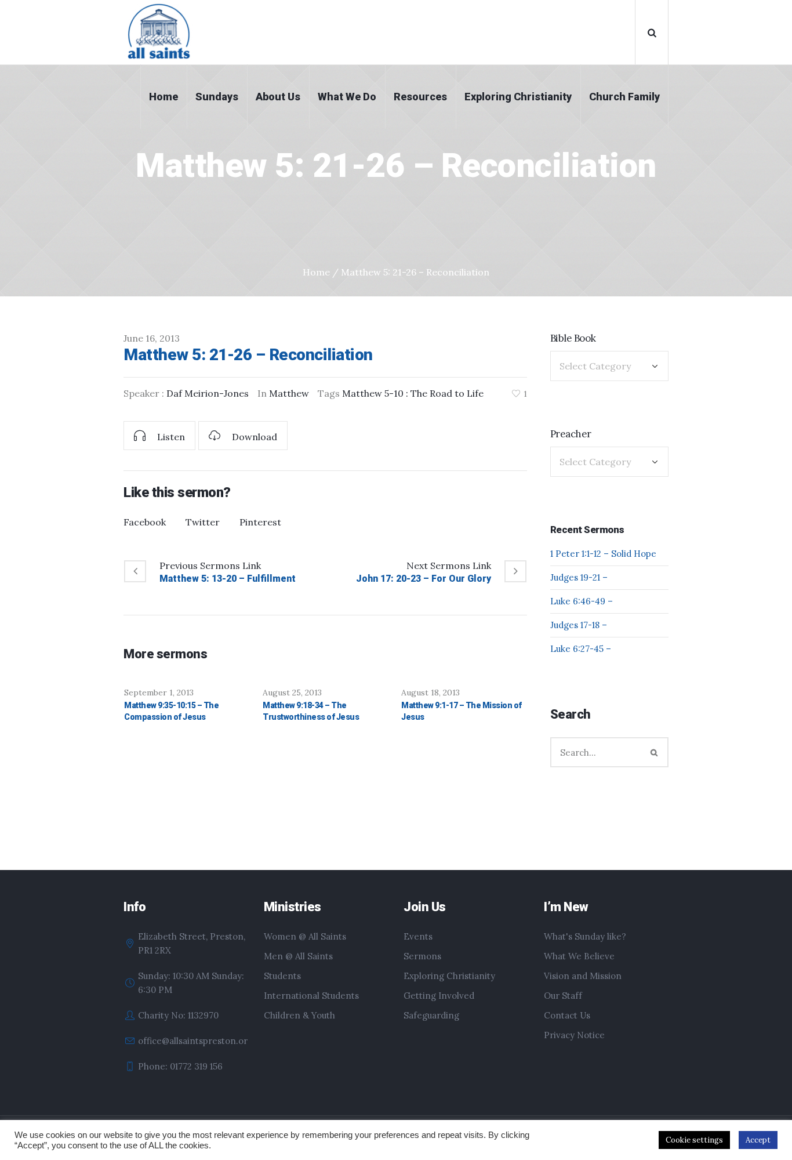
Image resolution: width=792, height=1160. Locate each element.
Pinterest (260, 522)
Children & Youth (299, 1015)
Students (282, 975)
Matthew (289, 393)
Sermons (422, 956)
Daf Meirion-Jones (207, 393)
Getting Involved (439, 995)
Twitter (203, 522)
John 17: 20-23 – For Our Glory (423, 578)
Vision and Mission (583, 975)
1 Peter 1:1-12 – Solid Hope (603, 553)
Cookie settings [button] (694, 1140)
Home (316, 272)
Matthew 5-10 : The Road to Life (413, 393)
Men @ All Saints (298, 956)
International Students (311, 995)
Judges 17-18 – (578, 624)
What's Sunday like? (585, 936)
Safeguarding (431, 1015)
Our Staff (563, 995)
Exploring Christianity (449, 975)
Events (418, 936)
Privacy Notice (574, 1035)
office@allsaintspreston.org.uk (201, 1040)
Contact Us (567, 1015)
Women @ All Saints (305, 936)
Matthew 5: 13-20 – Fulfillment (227, 578)
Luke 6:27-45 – (580, 648)
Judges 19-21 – (579, 577)
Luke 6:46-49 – (581, 601)
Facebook (144, 522)
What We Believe (579, 956)
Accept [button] (758, 1140)
